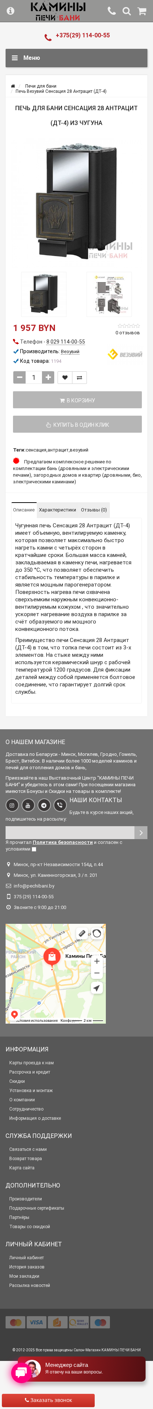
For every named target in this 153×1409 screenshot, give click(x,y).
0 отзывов (127, 332)
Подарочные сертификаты (36, 1208)
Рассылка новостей (29, 1285)
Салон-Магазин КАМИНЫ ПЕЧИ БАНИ (107, 1350)
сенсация (36, 450)
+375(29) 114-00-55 (83, 35)
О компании (22, 1099)
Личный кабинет (26, 1257)
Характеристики (57, 510)
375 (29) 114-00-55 (33, 896)
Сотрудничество (26, 1109)
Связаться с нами (28, 1149)
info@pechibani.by (34, 886)
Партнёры (19, 1217)
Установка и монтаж (31, 1090)
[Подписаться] (140, 832)
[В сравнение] (79, 377)
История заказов (27, 1267)
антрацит (58, 450)
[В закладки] (65, 377)
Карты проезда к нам (31, 1062)
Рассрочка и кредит (29, 1072)
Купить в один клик (80, 425)
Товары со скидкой (29, 1226)
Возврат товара (25, 1158)
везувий (79, 450)
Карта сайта (22, 1167)
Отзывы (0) (94, 510)
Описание (24, 510)
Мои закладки (24, 1276)
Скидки (17, 1081)
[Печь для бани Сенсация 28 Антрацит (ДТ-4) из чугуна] (76, 203)
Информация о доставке (35, 1118)
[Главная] (13, 86)
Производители (25, 1199)
